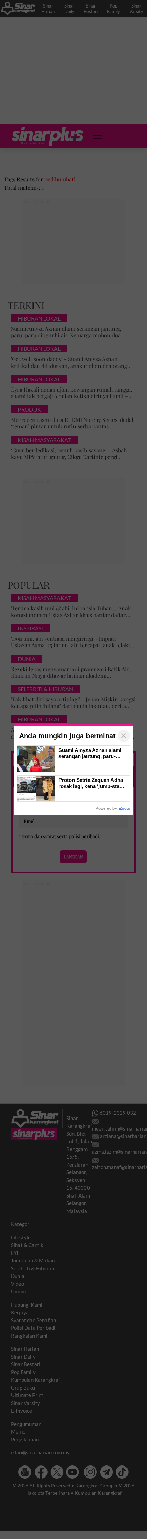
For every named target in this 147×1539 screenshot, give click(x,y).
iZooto (124, 808)
